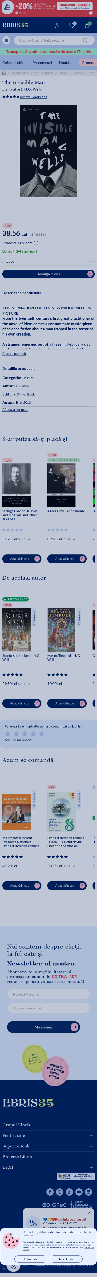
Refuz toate (31, 1259)
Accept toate (66, 1259)
